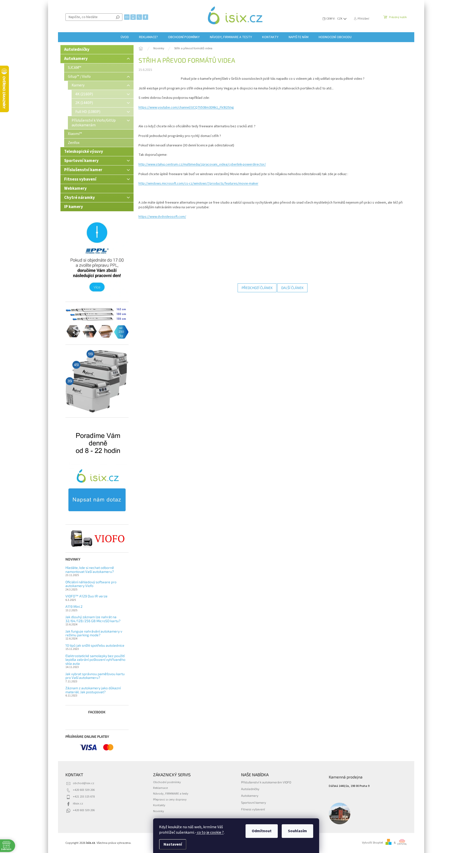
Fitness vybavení (80, 179)
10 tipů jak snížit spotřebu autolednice (94, 645)
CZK (340, 19)
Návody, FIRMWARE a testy (170, 793)
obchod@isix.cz (83, 783)
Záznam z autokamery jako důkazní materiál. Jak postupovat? (93, 690)
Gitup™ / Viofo (79, 76)
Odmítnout (262, 831)
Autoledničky (76, 50)
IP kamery (73, 207)
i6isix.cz (78, 803)
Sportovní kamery (81, 161)
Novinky (158, 811)
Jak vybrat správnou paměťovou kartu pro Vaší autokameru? (95, 676)
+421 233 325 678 (84, 796)
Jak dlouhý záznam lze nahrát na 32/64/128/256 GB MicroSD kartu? (92, 619)
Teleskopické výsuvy (83, 152)
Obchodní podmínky (167, 782)
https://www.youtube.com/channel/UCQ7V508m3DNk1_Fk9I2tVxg (186, 107)
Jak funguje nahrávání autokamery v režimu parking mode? (93, 633)
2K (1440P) (84, 103)
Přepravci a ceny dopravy (170, 799)
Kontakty (159, 805)
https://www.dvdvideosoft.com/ (162, 216)
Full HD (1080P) (87, 111)
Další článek (292, 288)
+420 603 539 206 (84, 790)
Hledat (117, 17)
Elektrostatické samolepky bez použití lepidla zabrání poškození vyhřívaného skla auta (95, 659)
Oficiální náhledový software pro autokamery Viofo (90, 584)
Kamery (78, 85)
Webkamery (75, 188)
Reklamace (160, 788)
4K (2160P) (84, 94)
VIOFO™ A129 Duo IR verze (86, 596)
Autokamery (76, 59)
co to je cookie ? (210, 832)
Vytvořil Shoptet (372, 842)
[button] (458, 839)
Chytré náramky (79, 198)
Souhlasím (297, 831)
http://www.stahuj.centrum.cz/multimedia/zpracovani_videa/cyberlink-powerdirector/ (202, 164)
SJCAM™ (74, 67)
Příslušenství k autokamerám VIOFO (266, 782)
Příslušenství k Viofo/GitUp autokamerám (94, 123)
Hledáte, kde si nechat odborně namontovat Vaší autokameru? (89, 569)
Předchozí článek (257, 288)
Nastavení (173, 844)
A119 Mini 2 (74, 606)
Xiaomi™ (75, 133)
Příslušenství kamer (83, 170)
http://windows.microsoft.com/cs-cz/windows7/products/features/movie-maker (198, 183)
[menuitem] (125, 37)
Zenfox (74, 142)
